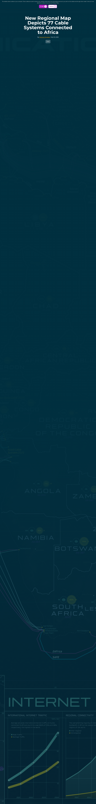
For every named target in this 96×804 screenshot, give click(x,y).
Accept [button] (42, 6)
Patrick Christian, (44, 37)
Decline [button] (51, 6)
